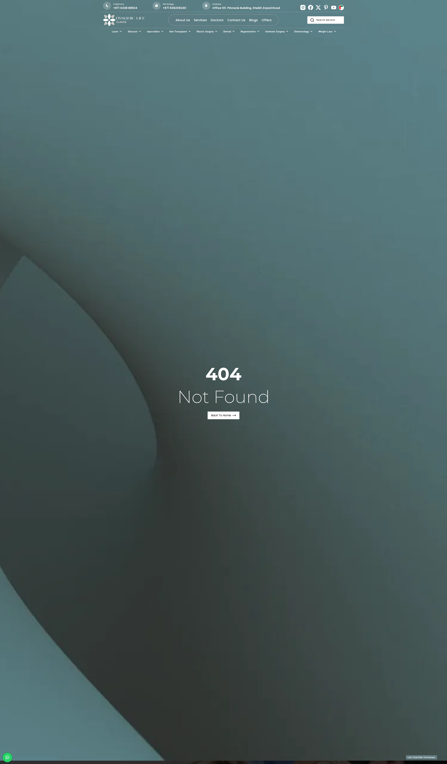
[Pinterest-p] (326, 7)
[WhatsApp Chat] (7, 757)
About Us (182, 20)
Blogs (253, 20)
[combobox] (325, 20)
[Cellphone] (107, 6)
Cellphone (118, 4)
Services (200, 20)
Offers (267, 20)
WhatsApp (168, 4)
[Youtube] (333, 7)
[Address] (206, 6)
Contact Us (236, 20)
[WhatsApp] (157, 6)
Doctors (217, 20)
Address (216, 4)
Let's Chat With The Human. (421, 757)
